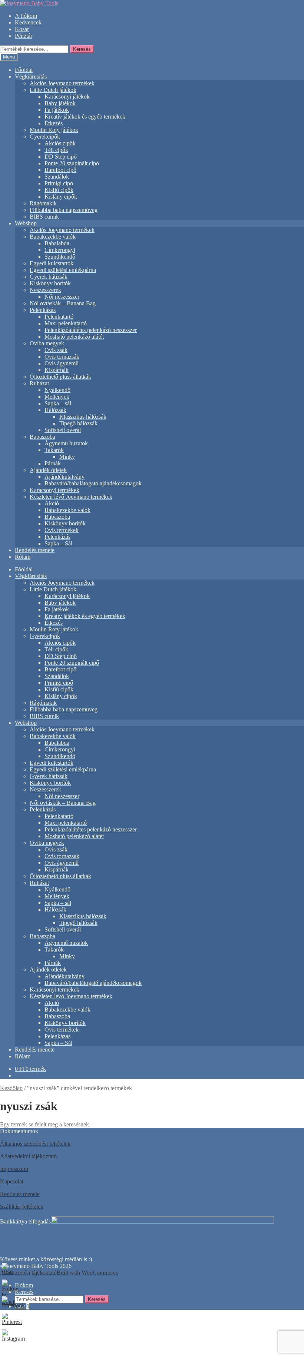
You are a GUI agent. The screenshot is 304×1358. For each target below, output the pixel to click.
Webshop (26, 223)
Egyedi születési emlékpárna (63, 270)
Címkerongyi (59, 250)
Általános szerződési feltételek (35, 1143)
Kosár (22, 29)
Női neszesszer (61, 296)
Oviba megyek (47, 343)
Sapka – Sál (58, 543)
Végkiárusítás (31, 76)
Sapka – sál (57, 403)
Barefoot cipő (60, 170)
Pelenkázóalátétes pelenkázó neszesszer (90, 330)
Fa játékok (56, 110)
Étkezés (53, 123)
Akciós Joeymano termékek (62, 83)
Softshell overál (62, 430)
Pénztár (23, 36)
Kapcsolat (11, 1181)
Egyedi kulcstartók (51, 263)
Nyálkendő (57, 390)
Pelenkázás (43, 310)
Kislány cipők (60, 196)
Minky (67, 457)
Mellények (56, 397)
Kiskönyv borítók (50, 283)
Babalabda (56, 243)
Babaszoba (42, 437)
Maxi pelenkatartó (65, 323)
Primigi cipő (58, 183)
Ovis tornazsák (61, 356)
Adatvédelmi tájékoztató (28, 1156)
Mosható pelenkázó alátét (74, 336)
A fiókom (26, 16)
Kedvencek (28, 22)
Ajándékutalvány (64, 477)
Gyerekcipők (45, 136)
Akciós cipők (60, 143)
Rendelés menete (34, 550)
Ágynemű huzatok (66, 443)
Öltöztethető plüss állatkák (60, 376)
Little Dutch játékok (53, 90)
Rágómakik (43, 203)
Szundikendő (59, 256)
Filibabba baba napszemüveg (64, 210)
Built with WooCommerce (87, 1272)
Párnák (52, 463)
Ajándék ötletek (48, 470)
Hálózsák (55, 410)
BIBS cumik (44, 216)
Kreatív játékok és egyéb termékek (84, 116)
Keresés (82, 49)
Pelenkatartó (58, 316)
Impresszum (14, 1169)
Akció (51, 503)
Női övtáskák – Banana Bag (63, 303)
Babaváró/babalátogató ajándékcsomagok (93, 483)
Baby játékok (60, 103)
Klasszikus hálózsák (82, 417)
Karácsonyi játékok (67, 96)
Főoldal (24, 70)
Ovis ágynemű (61, 363)
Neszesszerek (45, 290)
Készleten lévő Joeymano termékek (71, 497)
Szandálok (56, 176)
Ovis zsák (55, 350)
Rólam (22, 557)
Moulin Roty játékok (54, 130)
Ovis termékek (61, 530)
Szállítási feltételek (21, 1206)
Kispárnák (56, 370)
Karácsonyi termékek (54, 490)
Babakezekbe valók (53, 236)
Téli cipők (56, 150)
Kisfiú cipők (58, 190)
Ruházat (39, 383)
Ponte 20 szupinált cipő (71, 163)
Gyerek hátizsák (48, 276)
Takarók (54, 450)
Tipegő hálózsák (78, 423)
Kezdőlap (11, 1088)
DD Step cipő (60, 156)
